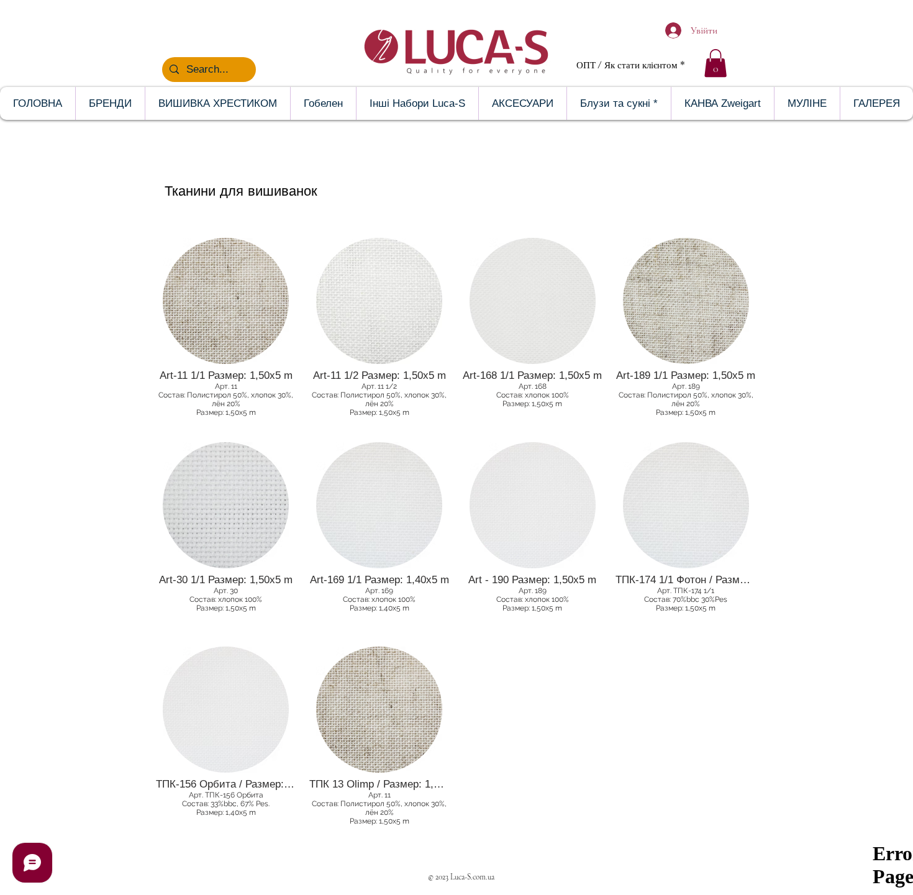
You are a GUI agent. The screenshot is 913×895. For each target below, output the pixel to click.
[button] (715, 63)
